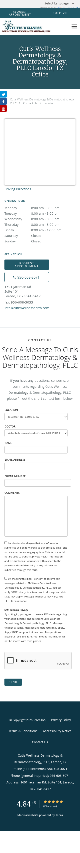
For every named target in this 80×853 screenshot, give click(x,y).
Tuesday (32, 213)
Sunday (22, 241)
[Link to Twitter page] (3, 94)
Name (8, 443)
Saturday (22, 235)
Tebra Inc (39, 720)
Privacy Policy (61, 720)
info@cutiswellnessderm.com (26, 308)
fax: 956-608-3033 (18, 302)
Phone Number (15, 476)
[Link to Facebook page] (3, 101)
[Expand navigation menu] (74, 26)
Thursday (32, 224)
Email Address (15, 459)
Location (11, 410)
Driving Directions (17, 189)
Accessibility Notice (57, 731)
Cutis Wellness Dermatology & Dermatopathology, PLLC (42, 101)
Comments (12, 493)
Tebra (59, 815)
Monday (32, 208)
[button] (20, 13)
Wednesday (32, 219)
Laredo (48, 103)
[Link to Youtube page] (3, 108)
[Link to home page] (34, 26)
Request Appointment (27, 264)
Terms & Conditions (23, 731)
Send (13, 682)
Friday (33, 230)
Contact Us (30, 103)
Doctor (10, 426)
